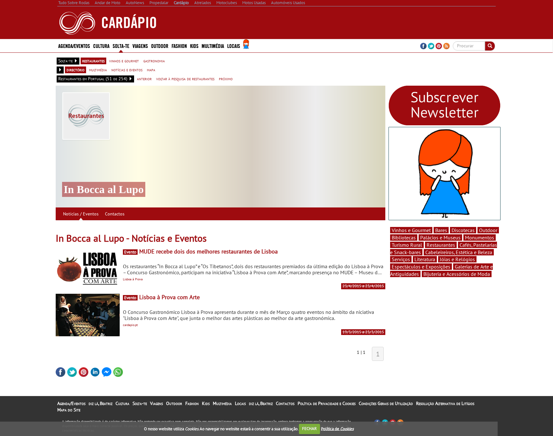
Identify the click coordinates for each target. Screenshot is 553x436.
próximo (226, 79)
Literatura (424, 259)
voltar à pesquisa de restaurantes (185, 79)
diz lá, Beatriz (100, 403)
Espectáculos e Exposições (421, 266)
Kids (194, 45)
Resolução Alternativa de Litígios (445, 403)
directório (75, 70)
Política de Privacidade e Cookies (327, 403)
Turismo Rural (407, 245)
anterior (144, 79)
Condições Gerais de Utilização (386, 403)
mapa (151, 70)
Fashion (179, 45)
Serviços (401, 259)
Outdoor (159, 45)
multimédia (98, 70)
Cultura (122, 403)
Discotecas (463, 230)
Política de (337, 428)
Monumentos (479, 237)
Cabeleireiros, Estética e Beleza (458, 252)
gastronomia (154, 61)
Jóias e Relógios (457, 259)
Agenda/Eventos (74, 45)
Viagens (156, 403)
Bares (441, 230)
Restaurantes (441, 245)
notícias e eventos (126, 70)
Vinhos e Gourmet (411, 230)
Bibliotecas (404, 237)
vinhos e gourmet (124, 61)
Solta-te (139, 403)
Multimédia (222, 403)
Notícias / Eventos (81, 214)
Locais (240, 403)
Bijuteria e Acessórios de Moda (456, 274)
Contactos (114, 214)
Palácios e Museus (440, 237)
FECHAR (309, 428)
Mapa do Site (68, 410)
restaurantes (93, 61)
